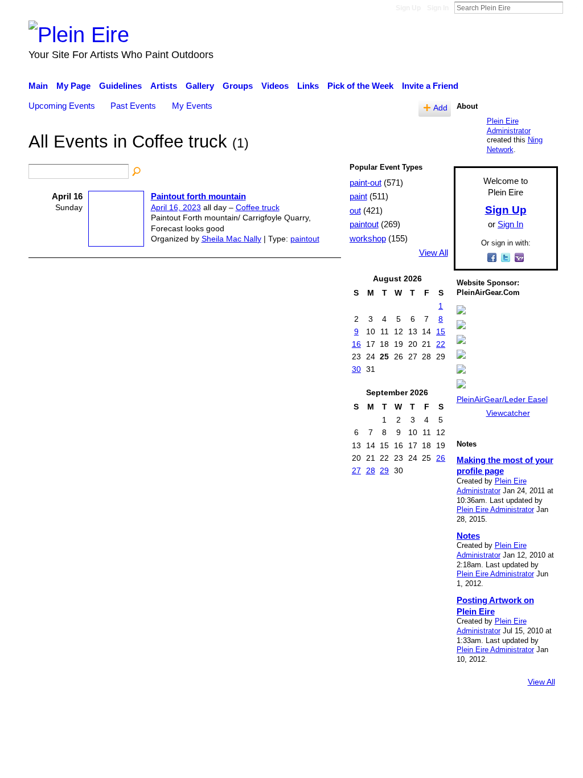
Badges (398, 713)
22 (440, 344)
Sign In (438, 8)
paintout (304, 238)
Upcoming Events (61, 105)
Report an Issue (453, 713)
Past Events (133, 105)
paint (358, 196)
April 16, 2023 (176, 207)
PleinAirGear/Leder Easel (502, 399)
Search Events (137, 172)
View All (433, 252)
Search (572, 7)
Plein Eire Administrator (509, 126)
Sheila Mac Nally (231, 238)
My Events (192, 105)
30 (356, 369)
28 (370, 470)
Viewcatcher (508, 412)
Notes (468, 535)
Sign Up (408, 8)
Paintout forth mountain (198, 196)
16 (356, 344)
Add (440, 108)
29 (384, 470)
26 (440, 457)
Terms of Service (526, 713)
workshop (368, 238)
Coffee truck (258, 207)
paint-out (365, 182)
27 (356, 470)
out (355, 210)
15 (440, 331)
